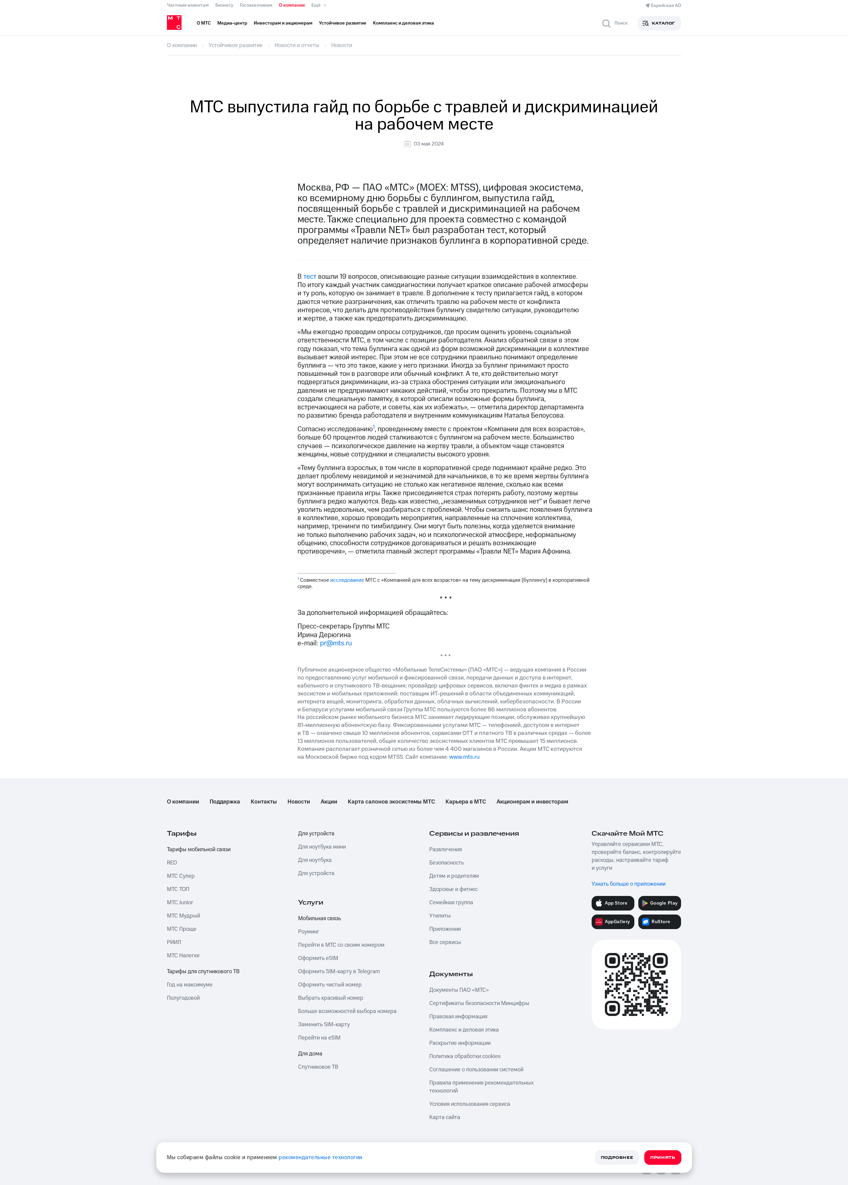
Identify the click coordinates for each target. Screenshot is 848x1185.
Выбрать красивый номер (330, 998)
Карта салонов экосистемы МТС (391, 802)
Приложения (445, 929)
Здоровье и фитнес (453, 889)
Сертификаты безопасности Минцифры (479, 1003)
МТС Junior (180, 903)
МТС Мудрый (183, 916)
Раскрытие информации (460, 1043)
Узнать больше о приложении (628, 884)
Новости (299, 802)
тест (309, 276)
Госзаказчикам (256, 5)
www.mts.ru (464, 757)
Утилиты (440, 916)
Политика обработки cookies (465, 1056)
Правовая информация (458, 1017)
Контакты (264, 802)
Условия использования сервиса (469, 1104)
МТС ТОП (178, 889)
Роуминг (308, 932)
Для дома (310, 1054)
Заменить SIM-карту (324, 1025)
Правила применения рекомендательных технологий (481, 1087)
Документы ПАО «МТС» (459, 990)
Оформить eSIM (318, 958)
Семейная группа (451, 903)
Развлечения (445, 850)
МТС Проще (181, 929)
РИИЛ (174, 942)
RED (172, 863)
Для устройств (316, 834)
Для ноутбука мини (322, 847)
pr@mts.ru (336, 643)
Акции (329, 802)
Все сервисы (445, 942)
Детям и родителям (454, 876)
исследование (347, 580)
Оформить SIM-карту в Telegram (339, 972)
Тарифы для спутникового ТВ (203, 972)
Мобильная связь (319, 918)
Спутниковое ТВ (318, 1067)
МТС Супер (181, 876)
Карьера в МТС (466, 802)
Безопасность (446, 863)
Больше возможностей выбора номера (347, 1011)
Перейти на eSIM (319, 1038)
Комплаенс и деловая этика (464, 1030)
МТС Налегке (183, 956)
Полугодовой (183, 998)
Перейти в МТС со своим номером (341, 945)
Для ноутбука (315, 860)
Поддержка (225, 802)
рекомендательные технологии (320, 1157)
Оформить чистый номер (330, 985)
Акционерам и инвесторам (532, 802)
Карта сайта (444, 1117)
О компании (292, 5)
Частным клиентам (188, 5)
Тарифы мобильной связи (199, 850)
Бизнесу (224, 5)
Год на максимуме (190, 985)
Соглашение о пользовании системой (476, 1070)
